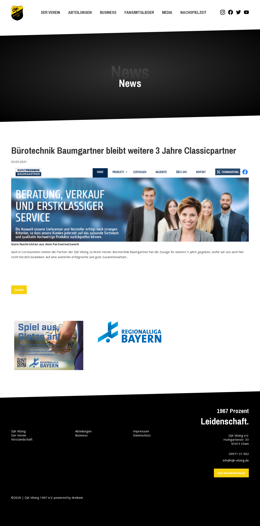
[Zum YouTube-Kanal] (246, 12)
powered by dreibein (68, 497)
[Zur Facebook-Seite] (230, 12)
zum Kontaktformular (231, 473)
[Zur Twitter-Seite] (238, 12)
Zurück (19, 290)
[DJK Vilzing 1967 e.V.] (17, 13)
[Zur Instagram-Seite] (222, 12)
